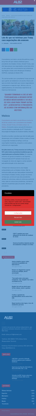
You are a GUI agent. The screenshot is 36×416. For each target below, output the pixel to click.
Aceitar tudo (18, 222)
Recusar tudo (18, 217)
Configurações (18, 213)
